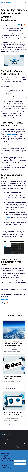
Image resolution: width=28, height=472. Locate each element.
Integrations (6, 443)
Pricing (17, 447)
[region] (14, 461)
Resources (6, 447)
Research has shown (10, 134)
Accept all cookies (20, 464)
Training (5, 439)
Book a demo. (5, 299)
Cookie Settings (20, 458)
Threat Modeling (20, 443)
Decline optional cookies (20, 460)
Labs (16, 439)
